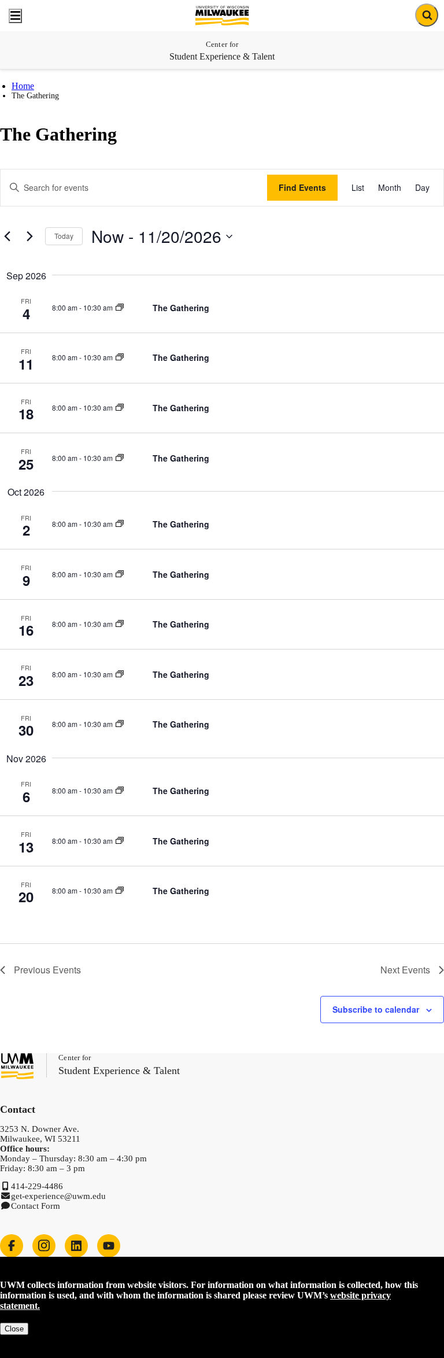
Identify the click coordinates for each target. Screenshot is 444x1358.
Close (14, 1328)
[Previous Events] (7, 236)
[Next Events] (29, 236)
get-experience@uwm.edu (58, 1196)
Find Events (302, 187)
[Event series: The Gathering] (120, 307)
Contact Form (35, 1206)
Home (23, 86)
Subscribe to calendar (375, 1009)
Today (63, 236)
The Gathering (181, 307)
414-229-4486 (37, 1186)
